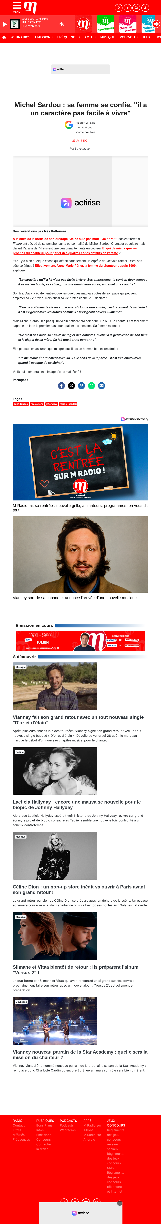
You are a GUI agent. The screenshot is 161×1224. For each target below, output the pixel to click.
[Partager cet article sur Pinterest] (80, 388)
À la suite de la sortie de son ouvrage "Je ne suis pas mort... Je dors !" (65, 239)
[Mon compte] (145, 8)
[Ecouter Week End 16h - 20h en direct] (80, 641)
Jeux (146, 37)
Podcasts (129, 37)
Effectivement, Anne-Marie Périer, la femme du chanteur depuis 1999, (85, 265)
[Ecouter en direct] (128, 8)
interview (51, 403)
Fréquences (68, 37)
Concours (43, 1139)
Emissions (44, 37)
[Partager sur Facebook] (60, 388)
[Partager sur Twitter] (70, 388)
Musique (107, 37)
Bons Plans (44, 1125)
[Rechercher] (136, 8)
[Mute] (62, 24)
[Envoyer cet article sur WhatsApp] (90, 388)
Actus (90, 37)
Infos (40, 1130)
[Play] (5, 24)
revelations (37, 403)
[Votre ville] (119, 8)
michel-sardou (68, 403)
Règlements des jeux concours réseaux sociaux (115, 1139)
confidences (21, 403)
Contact (19, 1125)
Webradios (20, 37)
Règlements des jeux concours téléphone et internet (115, 1182)
